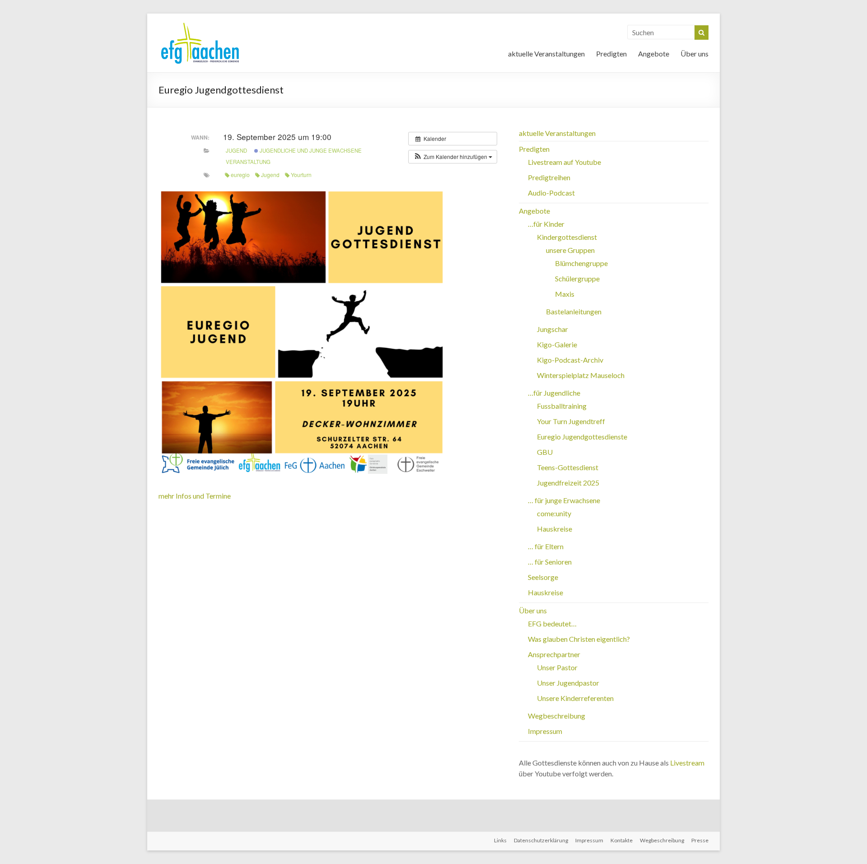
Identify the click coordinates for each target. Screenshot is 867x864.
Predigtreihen (549, 177)
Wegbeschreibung (556, 715)
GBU (545, 452)
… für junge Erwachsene (564, 500)
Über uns (695, 53)
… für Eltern (546, 546)
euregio (240, 174)
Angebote (653, 53)
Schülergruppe (577, 278)
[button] (453, 156)
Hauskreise (554, 528)
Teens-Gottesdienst (567, 467)
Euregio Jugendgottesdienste (582, 436)
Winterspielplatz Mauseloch (581, 375)
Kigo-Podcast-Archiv (570, 359)
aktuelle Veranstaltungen (546, 53)
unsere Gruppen (570, 250)
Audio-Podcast (551, 192)
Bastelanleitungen (573, 311)
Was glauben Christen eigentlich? (579, 639)
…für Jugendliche (554, 392)
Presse (700, 840)
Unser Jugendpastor (568, 682)
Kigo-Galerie (557, 344)
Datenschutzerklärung (541, 840)
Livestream (687, 762)
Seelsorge (543, 577)
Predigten (611, 53)
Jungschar (552, 329)
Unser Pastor (557, 667)
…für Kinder (546, 224)
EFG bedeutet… (552, 623)
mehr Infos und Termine (194, 495)
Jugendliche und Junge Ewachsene (310, 150)
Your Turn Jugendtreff (571, 421)
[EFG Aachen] (200, 24)
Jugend (236, 150)
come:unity (554, 513)
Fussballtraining (562, 406)
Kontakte (622, 840)
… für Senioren (550, 561)
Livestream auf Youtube (564, 162)
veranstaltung (248, 161)
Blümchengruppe (581, 263)
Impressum (545, 731)
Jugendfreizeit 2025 (568, 482)
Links (500, 840)
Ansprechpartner (554, 654)
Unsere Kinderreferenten (575, 698)
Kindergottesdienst (567, 237)
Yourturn (301, 174)
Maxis (564, 294)
